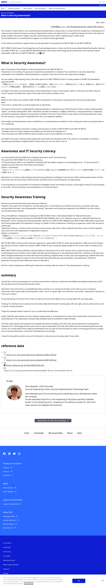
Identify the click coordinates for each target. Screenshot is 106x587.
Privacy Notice (7, 543)
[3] (43, 53)
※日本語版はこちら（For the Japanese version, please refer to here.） (78, 27)
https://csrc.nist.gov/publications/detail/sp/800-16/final (31, 355)
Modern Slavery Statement (11, 565)
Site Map (5, 573)
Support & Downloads (10, 504)
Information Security (9, 560)
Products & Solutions (14, 8)
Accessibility (6, 556)
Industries (6, 475)
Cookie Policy (7, 547)
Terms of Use (7, 552)
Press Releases (8, 488)
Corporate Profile (9, 516)
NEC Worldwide (8, 524)
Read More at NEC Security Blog (52, 420)
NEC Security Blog (40, 8)
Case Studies (39, 433)
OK (79, 581)
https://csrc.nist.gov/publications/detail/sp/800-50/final (31, 360)
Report (70, 433)
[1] (21, 51)
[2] (38, 53)
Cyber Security (27, 8)
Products (6, 468)
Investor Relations (9, 520)
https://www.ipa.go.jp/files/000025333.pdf (25, 365)
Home (3, 8)
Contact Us (6, 569)
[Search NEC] (100, 2)
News (79, 433)
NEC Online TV (8, 528)
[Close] (102, 580)
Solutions (6, 471)
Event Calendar (8, 492)
